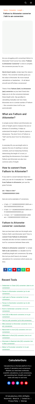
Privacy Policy (13, 401)
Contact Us (26, 398)
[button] (25, 2)
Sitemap (24, 401)
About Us (16, 398)
